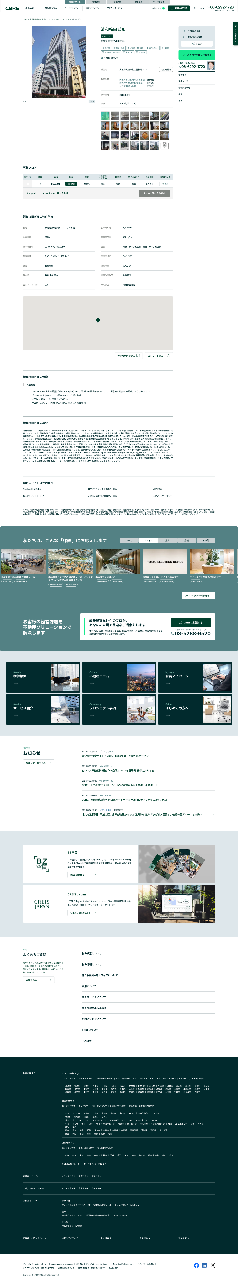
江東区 (95, 1113)
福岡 (110, 1133)
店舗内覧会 (96, 1188)
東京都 (132, 1086)
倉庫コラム (83, 1176)
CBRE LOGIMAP (120, 1215)
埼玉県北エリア (142, 1120)
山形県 (114, 1086)
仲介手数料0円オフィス (126, 1078)
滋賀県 (159, 1088)
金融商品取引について (66, 1268)
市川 (83, 1124)
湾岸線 (144, 1130)
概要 (180, 100)
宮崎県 (177, 1091)
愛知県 (197, 1086)
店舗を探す (67, 1142)
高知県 (123, 1091)
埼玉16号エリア (99, 1120)
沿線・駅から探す (86, 1078)
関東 (67, 1130)
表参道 (97, 1155)
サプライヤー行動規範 (145, 1264)
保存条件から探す (105, 1078)
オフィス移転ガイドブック (73, 1204)
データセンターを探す (94, 1164)
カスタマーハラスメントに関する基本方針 (38, 1268)
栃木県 (179, 1086)
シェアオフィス (146, 1078)
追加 (166, 183)
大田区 (104, 1113)
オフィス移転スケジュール (99, 1204)
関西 (67, 1133)
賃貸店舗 (117, 2)
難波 (150, 1155)
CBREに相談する (193, 622)
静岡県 (206, 1086)
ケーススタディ (72, 8)
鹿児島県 (187, 1091)
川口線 (97, 1130)
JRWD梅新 (158, 488)
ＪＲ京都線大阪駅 (127, 85)
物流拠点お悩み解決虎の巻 (97, 1215)
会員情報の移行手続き (94, 1008)
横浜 (119, 1155)
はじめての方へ (93, 8)
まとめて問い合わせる (154, 193)
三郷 (130, 1120)
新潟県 (123, 1088)
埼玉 (67, 1120)
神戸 (164, 1155)
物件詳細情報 (184, 87)
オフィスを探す (69, 1073)
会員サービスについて (94, 997)
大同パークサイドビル (163, 495)
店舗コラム (96, 1176)
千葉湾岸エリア (108, 1124)
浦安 (67, 1126)
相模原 (77, 1116)
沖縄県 (197, 1091)
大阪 (74, 1133)
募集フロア (183, 81)
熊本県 (159, 1091)
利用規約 (79, 1264)
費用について (89, 986)
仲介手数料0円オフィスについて (100, 975)
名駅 (126, 1155)
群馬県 (188, 1086)
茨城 (74, 1130)
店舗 (186, 540)
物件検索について (92, 953)
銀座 (89, 1155)
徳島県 (104, 1091)
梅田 (134, 1155)
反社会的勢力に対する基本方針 (97, 1264)
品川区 (132, 1113)
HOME (25, 19)
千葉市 (75, 1124)
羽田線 (153, 1130)
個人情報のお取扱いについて (123, 1264)
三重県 (177, 1088)
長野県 (77, 1088)
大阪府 (56, 19)
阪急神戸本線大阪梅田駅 (131, 82)
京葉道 (115, 1130)
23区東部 (155, 1113)
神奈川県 (142, 1086)
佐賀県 (141, 1091)
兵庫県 (141, 1088)
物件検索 (29, 8)
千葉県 (161, 1086)
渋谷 (112, 1155)
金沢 (81, 1155)
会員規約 (144, 1238)
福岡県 (132, 1091)
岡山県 (206, 1088)
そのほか (87, 1041)
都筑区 (95, 1116)
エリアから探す (68, 1078)
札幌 (67, 1155)
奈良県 (168, 1088)
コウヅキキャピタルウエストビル (102, 488)
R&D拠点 (138, 2)
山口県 (86, 1091)
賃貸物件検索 (35, 19)
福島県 (123, 1086)
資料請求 (71, 184)
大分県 (168, 1091)
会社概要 (105, 1238)
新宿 (105, 1155)
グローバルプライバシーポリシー (35, 1264)
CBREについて (90, 1030)
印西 (91, 1124)
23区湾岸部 (143, 1113)
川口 (87, 1120)
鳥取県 (68, 1091)
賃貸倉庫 (96, 2)
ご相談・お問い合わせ (33, 1238)
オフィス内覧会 (68, 1188)
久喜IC (155, 1120)
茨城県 (170, 1086)
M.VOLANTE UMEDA (32, 488)
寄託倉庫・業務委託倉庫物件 (141, 1106)
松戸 (74, 1126)
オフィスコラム (68, 1176)
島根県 (77, 1091)
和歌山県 (187, 1088)
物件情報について (92, 964)
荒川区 (123, 1113)
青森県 (86, 1086)
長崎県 (150, 1091)
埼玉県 (152, 1086)
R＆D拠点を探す (69, 1164)
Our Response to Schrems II (62, 1264)
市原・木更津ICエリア (177, 1124)
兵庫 (89, 1133)
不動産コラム (51, 8)
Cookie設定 (113, 1268)
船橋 (192, 1124)
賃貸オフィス (75, 2)
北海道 (68, 1086)
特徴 (180, 94)
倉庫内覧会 (83, 1188)
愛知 (81, 1133)
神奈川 (68, 1116)
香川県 (95, 1091)
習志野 (200, 1124)
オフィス (148, 540)
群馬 (89, 1130)
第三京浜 (163, 1130)
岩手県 (95, 1086)
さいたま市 (77, 1120)
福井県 (114, 1088)
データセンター (160, 2)
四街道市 (144, 1124)
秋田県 (104, 1086)
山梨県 (86, 1088)
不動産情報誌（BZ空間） (73, 1226)
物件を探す (28, 1073)
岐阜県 (68, 1088)
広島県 (197, 1088)
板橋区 (86, 1113)
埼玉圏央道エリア (117, 1120)
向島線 (106, 1130)
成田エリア (132, 1124)
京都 (96, 1133)
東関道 (124, 1130)
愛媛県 (114, 1091)
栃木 (81, 1130)
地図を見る (166, 69)
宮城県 (77, 1086)
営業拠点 (182, 1238)
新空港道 (134, 1130)
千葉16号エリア (158, 1124)
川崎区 (86, 1116)
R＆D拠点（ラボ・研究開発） (192, 1078)
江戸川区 (76, 1113)
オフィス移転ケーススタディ (127, 1204)
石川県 (95, 1088)
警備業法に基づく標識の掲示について (92, 1268)
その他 (205, 540)
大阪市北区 (65, 19)
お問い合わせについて (94, 1019)
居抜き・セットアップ (166, 1078)
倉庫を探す (67, 1100)
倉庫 (167, 540)
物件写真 (182, 74)
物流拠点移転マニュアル (72, 1215)
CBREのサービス (114, 8)
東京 (67, 1113)
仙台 (74, 1155)
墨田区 (114, 1113)
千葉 (67, 1124)
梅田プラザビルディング (33, 495)
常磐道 (121, 1124)
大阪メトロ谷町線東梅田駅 (132, 79)
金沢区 (104, 1116)
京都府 (150, 1088)
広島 (103, 1133)
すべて (129, 540)
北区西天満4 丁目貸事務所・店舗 (102, 495)
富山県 (104, 1088)
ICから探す (83, 1106)
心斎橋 (142, 1155)
